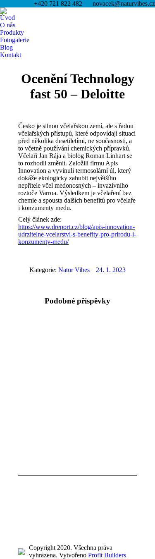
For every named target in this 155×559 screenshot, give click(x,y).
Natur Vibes (74, 269)
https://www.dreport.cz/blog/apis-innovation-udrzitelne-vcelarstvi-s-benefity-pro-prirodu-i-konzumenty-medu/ (77, 234)
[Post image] (41, 342)
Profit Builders (107, 555)
